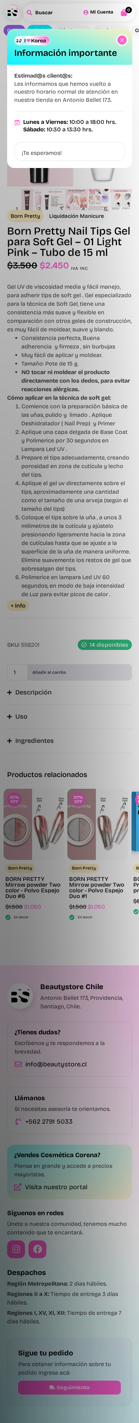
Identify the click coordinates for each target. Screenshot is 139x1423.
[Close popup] (122, 40)
